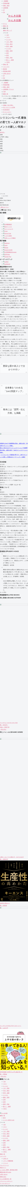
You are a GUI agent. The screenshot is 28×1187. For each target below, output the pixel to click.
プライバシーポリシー (6, 1181)
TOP (4, 91)
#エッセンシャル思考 (9, 107)
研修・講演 (6, 5)
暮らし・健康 (10, 60)
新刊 (4, 1118)
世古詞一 (2, 132)
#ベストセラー (7, 112)
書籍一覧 (5, 94)
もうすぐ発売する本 (8, 1120)
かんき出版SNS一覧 (5, 1179)
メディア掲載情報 (8, 1161)
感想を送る (3, 1176)
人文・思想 (9, 41)
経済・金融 (9, 46)
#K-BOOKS (6, 109)
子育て (8, 62)
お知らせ (5, 1158)
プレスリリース (4, 1165)
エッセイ (8, 39)
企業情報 (5, 7)
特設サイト (3, 1167)
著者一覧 (2, 1154)
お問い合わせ (3, 1174)
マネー (8, 37)
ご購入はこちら (4, 207)
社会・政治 (9, 44)
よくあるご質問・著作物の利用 (8, 1170)
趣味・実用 (9, 51)
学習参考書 (6, 3)
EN (4, 12)
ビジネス (8, 48)
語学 (7, 53)
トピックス (3, 1156)
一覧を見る (3, 729)
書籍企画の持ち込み (5, 1172)
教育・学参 (9, 57)
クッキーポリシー (5, 1183)
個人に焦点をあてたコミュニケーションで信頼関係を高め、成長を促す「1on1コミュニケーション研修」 (14, 450)
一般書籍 (5, 1)
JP (4, 10)
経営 (7, 55)
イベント (5, 1163)
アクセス (11, 89)
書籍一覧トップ (7, 30)
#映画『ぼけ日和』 (8, 105)
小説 (7, 35)
